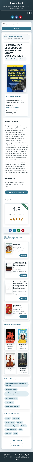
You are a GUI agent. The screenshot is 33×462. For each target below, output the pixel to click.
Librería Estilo (16, 3)
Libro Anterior (17, 440)
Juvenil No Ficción (10, 429)
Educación (16, 418)
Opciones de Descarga (16, 192)
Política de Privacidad (15, 457)
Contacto (26, 457)
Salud (15, 433)
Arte (20, 429)
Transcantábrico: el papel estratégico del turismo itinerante (20, 263)
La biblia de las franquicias (18, 306)
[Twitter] (12, 17)
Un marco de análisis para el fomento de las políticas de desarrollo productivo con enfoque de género (20, 285)
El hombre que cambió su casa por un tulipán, (15, 384)
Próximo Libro (15, 445)
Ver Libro (23, 255)
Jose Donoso (9, 402)
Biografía (8, 433)
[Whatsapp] (18, 230)
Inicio (5, 36)
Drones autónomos (11, 398)
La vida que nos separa (23, 369)
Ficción (7, 418)
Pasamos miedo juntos (12, 406)
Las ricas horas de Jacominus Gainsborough (14, 394)
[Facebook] (16, 17)
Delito (10, 369)
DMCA (16, 459)
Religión (19, 422)
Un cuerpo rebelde (11, 389)
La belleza (16, 244)
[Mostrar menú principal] (29, 13)
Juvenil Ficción (10, 422)
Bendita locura (23, 344)
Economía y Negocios (15, 36)
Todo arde (10, 344)
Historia (23, 426)
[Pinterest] (20, 17)
